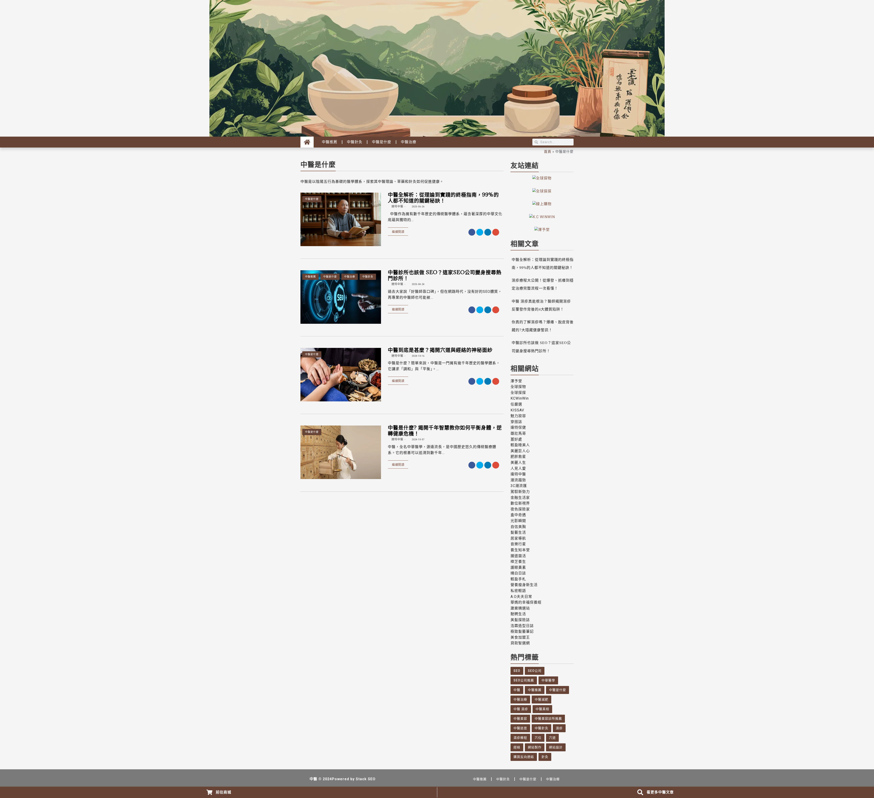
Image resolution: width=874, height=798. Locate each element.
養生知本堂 (520, 550)
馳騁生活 (518, 614)
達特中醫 (397, 206)
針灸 (544, 757)
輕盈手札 (518, 579)
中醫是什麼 (381, 142)
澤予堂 (516, 381)
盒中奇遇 (518, 515)
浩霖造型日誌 (522, 626)
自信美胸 (518, 527)
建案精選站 (520, 608)
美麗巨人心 (520, 451)
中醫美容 (520, 718)
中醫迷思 (520, 728)
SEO (516, 671)
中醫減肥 (541, 699)
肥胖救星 (518, 456)
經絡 (516, 747)
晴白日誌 (518, 573)
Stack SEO (366, 779)
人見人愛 (518, 468)
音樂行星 (518, 544)
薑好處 (516, 439)
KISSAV (517, 410)
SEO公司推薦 (523, 680)
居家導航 (518, 538)
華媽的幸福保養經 (526, 602)
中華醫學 (548, 680)
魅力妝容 (518, 416)
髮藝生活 (518, 532)
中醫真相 (542, 709)
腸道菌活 (518, 556)
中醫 (516, 690)
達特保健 (518, 427)
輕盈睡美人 (520, 445)
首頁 (547, 151)
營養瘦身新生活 (524, 585)
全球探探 (518, 392)
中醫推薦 (329, 142)
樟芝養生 (518, 561)
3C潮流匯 (519, 486)
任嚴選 (516, 404)
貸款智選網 (520, 643)
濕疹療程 (520, 737)
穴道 (552, 737)
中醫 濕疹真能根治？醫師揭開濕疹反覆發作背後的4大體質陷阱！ (541, 305)
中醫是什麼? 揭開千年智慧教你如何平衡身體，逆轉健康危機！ (445, 430)
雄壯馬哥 (518, 433)
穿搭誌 (516, 422)
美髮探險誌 (520, 620)
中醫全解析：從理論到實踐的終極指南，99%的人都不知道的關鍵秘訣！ (443, 197)
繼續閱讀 (398, 231)
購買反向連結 (523, 757)
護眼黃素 (518, 567)
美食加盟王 (520, 637)
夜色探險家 (520, 509)
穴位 (538, 737)
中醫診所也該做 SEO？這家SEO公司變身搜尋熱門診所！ (444, 275)
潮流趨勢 (518, 480)
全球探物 (518, 387)
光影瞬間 (518, 521)
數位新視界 (520, 503)
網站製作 (534, 747)
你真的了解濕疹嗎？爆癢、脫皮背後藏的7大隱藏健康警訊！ (543, 326)
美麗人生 (518, 462)
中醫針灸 (354, 142)
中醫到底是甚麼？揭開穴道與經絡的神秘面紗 (440, 349)
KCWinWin (520, 398)
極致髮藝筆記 (522, 631)
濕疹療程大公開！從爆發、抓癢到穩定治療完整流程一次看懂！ (543, 284)
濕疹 (559, 728)
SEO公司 (534, 671)
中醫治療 (408, 142)
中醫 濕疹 (520, 709)
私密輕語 (518, 591)
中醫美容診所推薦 (548, 718)
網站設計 (556, 747)
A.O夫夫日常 (521, 596)
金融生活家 (520, 497)
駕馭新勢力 (520, 492)
